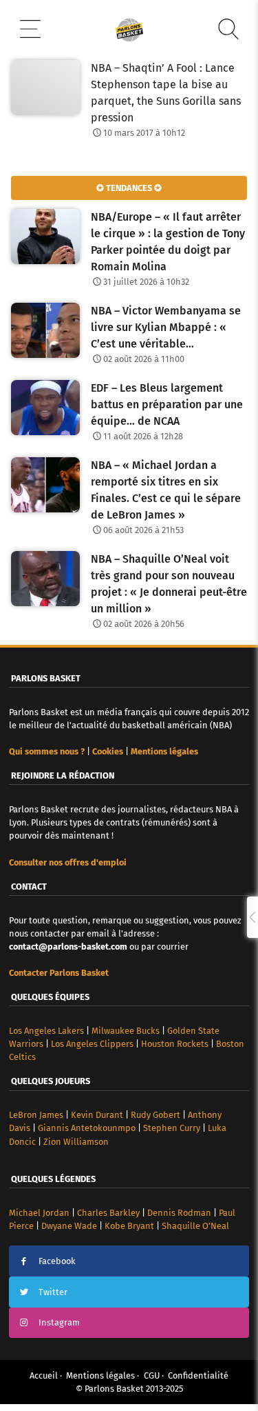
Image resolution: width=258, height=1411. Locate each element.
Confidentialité (198, 1375)
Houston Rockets (174, 1044)
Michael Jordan (39, 1213)
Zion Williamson (76, 1142)
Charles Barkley (108, 1213)
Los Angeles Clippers (92, 1044)
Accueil (44, 1375)
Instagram (59, 1322)
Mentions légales (100, 1375)
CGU (152, 1375)
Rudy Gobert (155, 1115)
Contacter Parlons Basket (59, 973)
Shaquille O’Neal (195, 1226)
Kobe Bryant (129, 1226)
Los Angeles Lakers (46, 1030)
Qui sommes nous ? (47, 751)
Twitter (53, 1292)
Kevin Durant (97, 1115)
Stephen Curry (171, 1128)
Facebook (57, 1261)
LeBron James (36, 1115)
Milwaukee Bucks (126, 1030)
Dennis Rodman (179, 1213)
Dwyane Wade (69, 1226)
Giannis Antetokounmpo (87, 1128)
